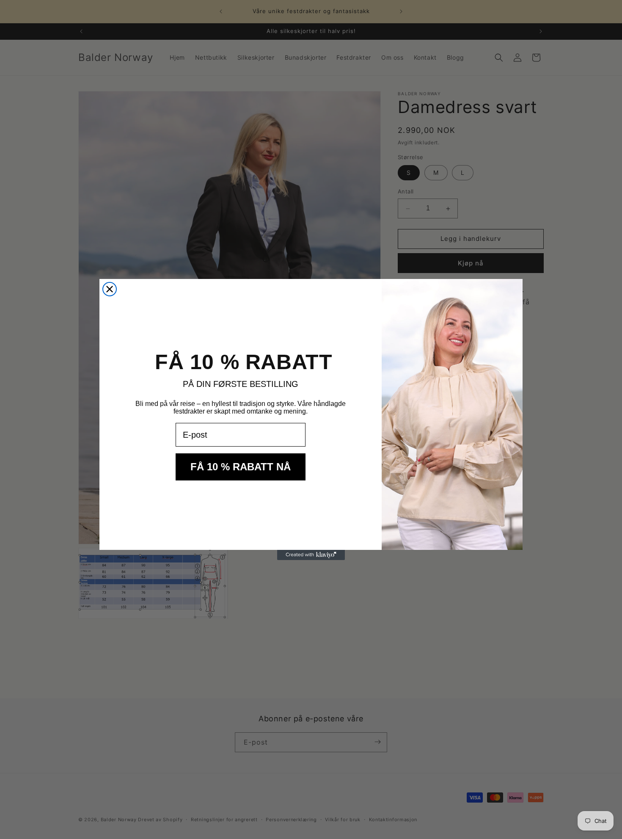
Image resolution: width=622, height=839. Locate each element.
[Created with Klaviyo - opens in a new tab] (311, 555)
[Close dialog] (109, 289)
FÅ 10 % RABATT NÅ (240, 466)
